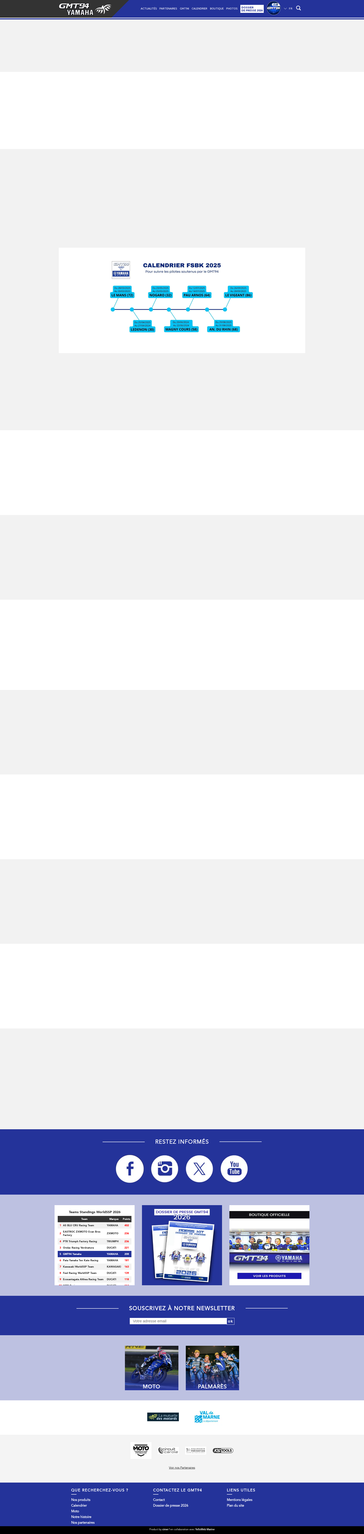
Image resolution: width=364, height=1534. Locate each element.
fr (291, 8)
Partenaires (168, 8)
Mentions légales (239, 1500)
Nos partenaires (83, 1523)
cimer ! (166, 1529)
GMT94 (184, 8)
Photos (232, 8)
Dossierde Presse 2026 (252, 9)
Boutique (217, 8)
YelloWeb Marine (205, 1529)
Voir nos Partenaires (182, 1467)
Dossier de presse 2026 (170, 1505)
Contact (159, 1500)
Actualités (149, 8)
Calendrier (199, 8)
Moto (75, 1511)
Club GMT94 (274, 9)
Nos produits (80, 1500)
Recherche (299, 9)
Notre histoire (81, 1517)
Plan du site (235, 1505)
